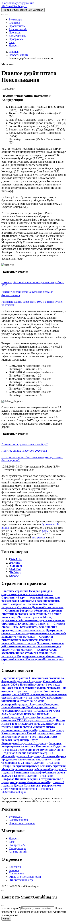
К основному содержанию (17, 3)
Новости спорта (18, 54)
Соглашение (16, 873)
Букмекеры (15, 19)
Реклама (14, 870)
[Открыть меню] (6, 14)
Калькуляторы (17, 35)
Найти (6, 918)
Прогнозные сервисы (22, 823)
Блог (12, 42)
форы (45, 530)
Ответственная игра (21, 879)
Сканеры (14, 22)
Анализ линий (18, 29)
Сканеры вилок (18, 819)
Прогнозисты (17, 26)
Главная (13, 51)
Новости (14, 45)
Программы (16, 39)
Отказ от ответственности (25, 876)
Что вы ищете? (10, 908)
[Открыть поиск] (2, 14)
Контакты (15, 866)
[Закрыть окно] (2, 890)
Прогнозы (15, 32)
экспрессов (39, 537)
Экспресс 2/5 (17, 845)
